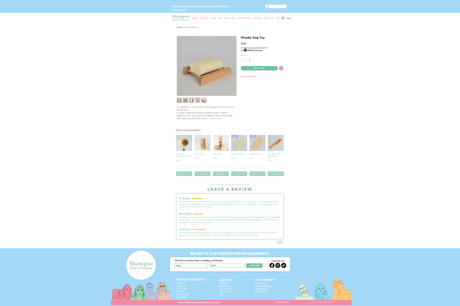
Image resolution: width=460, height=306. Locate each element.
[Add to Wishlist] (281, 68)
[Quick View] (184, 143)
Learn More (258, 50)
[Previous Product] (172, 142)
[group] (230, 155)
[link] (278, 18)
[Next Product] (287, 142)
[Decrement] (243, 59)
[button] (269, 18)
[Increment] (250, 59)
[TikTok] (283, 265)
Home (179, 27)
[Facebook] (271, 265)
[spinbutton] (246, 59)
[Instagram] (277, 265)
